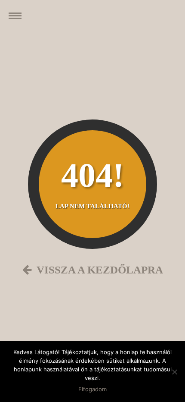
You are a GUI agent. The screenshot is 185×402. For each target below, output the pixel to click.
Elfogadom (92, 389)
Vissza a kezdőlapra (97, 270)
